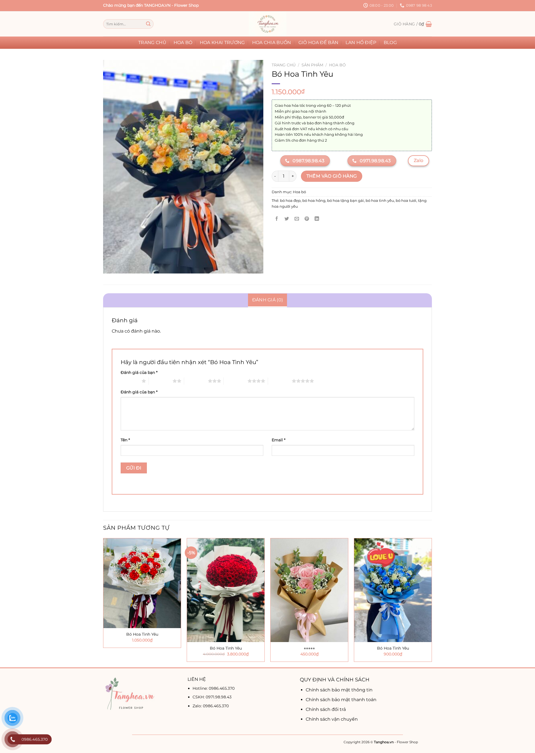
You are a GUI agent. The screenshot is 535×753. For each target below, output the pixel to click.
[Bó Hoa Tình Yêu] (142, 583)
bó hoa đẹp (290, 200)
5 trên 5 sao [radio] (280, 381)
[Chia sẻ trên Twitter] (286, 219)
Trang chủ (152, 42)
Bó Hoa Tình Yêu (142, 634)
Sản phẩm (312, 65)
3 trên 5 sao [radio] (196, 381)
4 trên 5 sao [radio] (235, 381)
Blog (390, 42)
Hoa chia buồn (271, 42)
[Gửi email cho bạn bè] (296, 219)
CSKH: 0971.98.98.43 (212, 696)
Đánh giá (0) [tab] (267, 299)
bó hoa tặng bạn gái (345, 200)
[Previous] (103, 602)
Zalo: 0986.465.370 (211, 705)
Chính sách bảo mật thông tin (339, 690)
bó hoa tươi (406, 200)
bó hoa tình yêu (380, 200)
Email (278, 439)
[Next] (431, 602)
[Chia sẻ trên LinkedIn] (317, 219)
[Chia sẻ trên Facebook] (276, 219)
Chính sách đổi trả (326, 709)
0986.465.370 (222, 688)
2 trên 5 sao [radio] (160, 381)
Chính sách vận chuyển (332, 719)
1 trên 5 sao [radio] (130, 381)
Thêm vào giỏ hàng (332, 176)
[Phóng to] (110, 266)
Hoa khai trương (222, 42)
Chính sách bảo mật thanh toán (341, 699)
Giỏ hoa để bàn (318, 42)
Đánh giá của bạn (139, 372)
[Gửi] (148, 24)
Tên (125, 439)
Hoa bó (183, 42)
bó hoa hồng (313, 200)
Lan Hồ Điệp (361, 42)
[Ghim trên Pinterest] (307, 219)
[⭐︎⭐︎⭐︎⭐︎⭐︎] (309, 590)
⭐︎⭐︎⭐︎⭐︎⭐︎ (309, 648)
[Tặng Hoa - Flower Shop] (267, 24)
